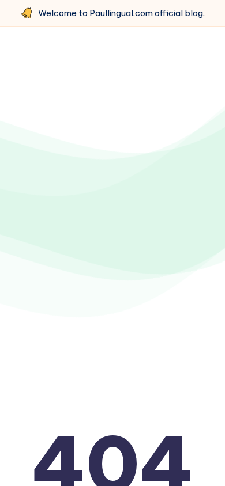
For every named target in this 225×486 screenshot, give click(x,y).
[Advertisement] (112, 168)
